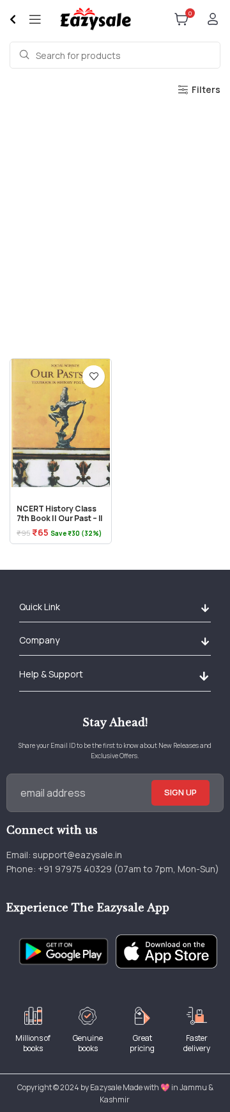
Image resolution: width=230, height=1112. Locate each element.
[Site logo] (94, 18)
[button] (205, 608)
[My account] (213, 19)
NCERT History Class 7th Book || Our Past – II (59, 513)
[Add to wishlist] (93, 376)
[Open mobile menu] (35, 19)
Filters (206, 90)
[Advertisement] (115, 223)
